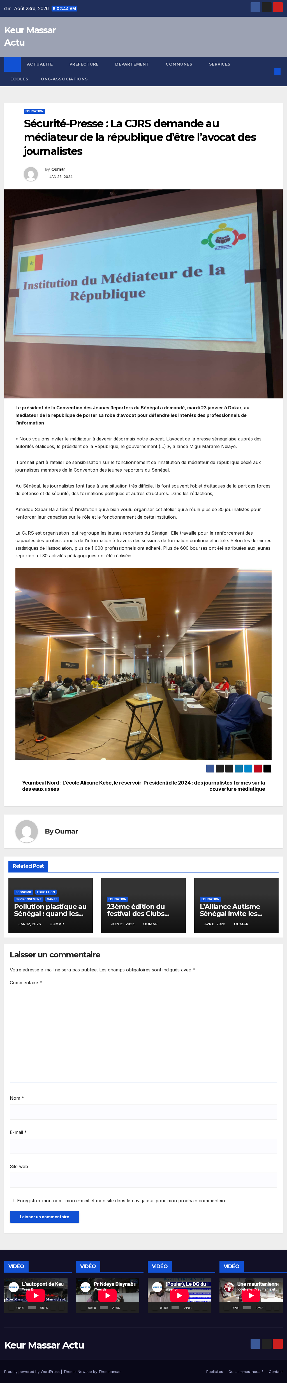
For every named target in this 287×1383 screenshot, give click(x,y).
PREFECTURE (85, 64)
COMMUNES (180, 64)
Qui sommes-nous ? (245, 1371)
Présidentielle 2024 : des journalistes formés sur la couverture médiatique (204, 786)
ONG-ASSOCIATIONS (64, 79)
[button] (268, 72)
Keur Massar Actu (44, 1345)
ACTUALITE (40, 64)
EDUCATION (34, 111)
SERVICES (220, 64)
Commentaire (26, 982)
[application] (36, 1295)
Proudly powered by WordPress (32, 1371)
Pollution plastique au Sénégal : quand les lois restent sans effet (50, 913)
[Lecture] (11, 1307)
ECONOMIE (24, 892)
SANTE (52, 899)
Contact (276, 1371)
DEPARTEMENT (132, 64)
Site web (19, 1166)
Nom (17, 1098)
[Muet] (53, 1307)
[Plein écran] (61, 1307)
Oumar (58, 169)
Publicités (214, 1371)
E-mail (18, 1132)
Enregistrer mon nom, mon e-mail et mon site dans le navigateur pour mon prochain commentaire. (122, 1200)
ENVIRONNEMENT (29, 899)
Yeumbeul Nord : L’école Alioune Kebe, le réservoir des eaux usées (82, 786)
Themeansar (109, 1371)
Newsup (85, 1371)
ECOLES (19, 79)
